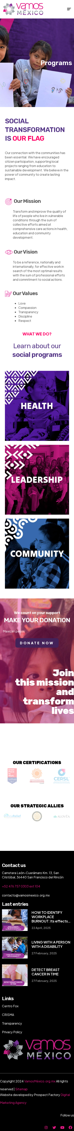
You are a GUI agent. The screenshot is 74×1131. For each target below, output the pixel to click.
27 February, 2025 (44, 953)
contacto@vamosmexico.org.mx (26, 895)
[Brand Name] (12, 776)
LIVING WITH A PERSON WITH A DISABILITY (51, 944)
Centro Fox (10, 1006)
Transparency (12, 1023)
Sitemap (21, 1089)
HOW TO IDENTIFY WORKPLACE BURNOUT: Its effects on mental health (50, 916)
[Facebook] (70, 1127)
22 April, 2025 (41, 928)
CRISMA (8, 1015)
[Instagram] (46, 1127)
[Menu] (69, 9)
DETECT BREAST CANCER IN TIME (46, 972)
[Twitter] (54, 1127)
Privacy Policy (12, 1032)
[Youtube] (62, 1127)
